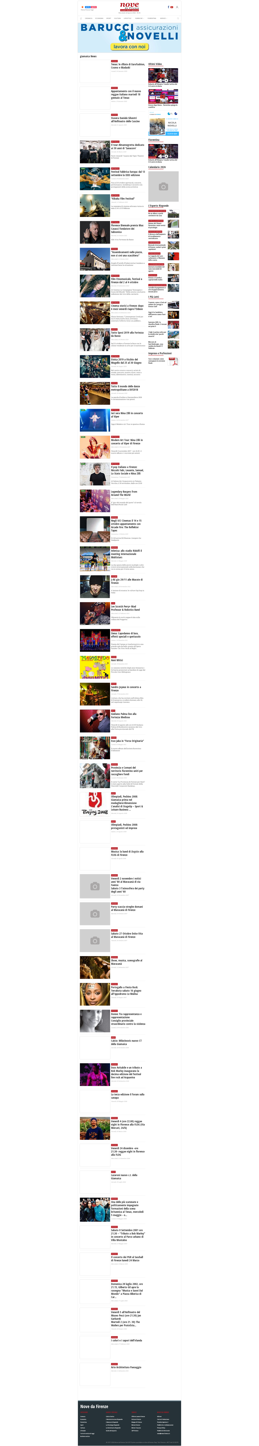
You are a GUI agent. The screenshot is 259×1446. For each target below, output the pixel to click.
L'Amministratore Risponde (114, 1419)
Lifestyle (127, 18)
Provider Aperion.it (162, 1422)
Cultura (117, 18)
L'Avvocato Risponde (112, 1422)
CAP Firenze (135, 1431)
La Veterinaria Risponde (113, 1428)
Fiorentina (152, 18)
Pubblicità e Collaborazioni (165, 1425)
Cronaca (88, 18)
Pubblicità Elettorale (163, 1431)
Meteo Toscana (136, 1428)
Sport (108, 18)
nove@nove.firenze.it (163, 1433)
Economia (99, 18)
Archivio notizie (85, 1436)
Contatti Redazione (163, 1419)
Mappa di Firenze (137, 1422)
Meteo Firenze (136, 1425)
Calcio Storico (110, 1416)
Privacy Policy (161, 1428)
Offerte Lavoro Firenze (138, 1416)
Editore (159, 1416)
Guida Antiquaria (111, 1431)
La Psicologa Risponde (112, 1425)
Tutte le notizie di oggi (87, 1433)
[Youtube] (171, 7)
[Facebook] (168, 7)
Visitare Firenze (136, 1419)
